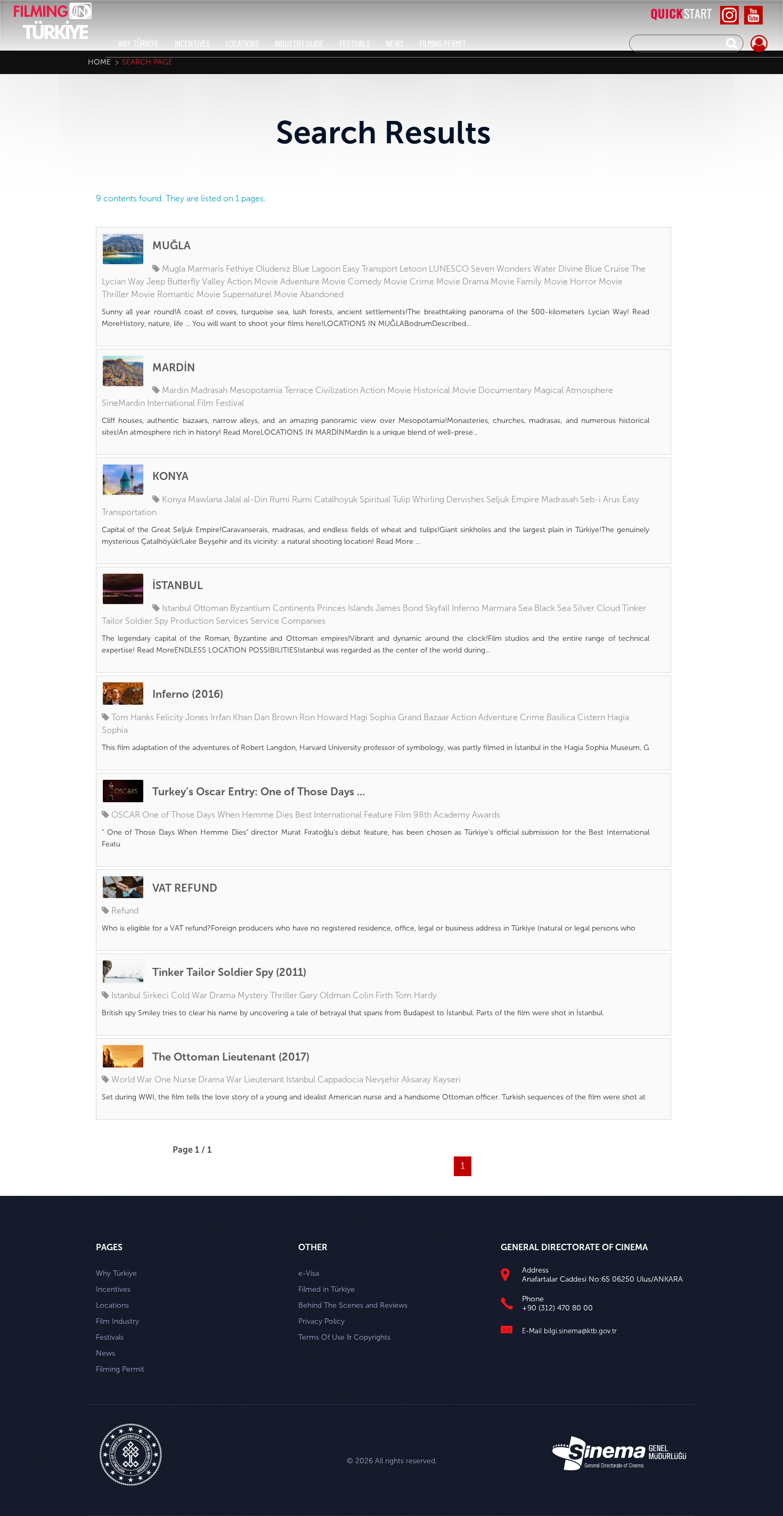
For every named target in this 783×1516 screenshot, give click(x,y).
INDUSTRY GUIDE (299, 43)
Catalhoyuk (335, 499)
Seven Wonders (501, 269)
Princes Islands (345, 608)
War (234, 1079)
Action (463, 717)
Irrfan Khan (231, 717)
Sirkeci (156, 995)
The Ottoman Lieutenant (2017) (230, 1056)
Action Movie (252, 281)
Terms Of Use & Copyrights (344, 1337)
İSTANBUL (177, 585)
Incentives (113, 1289)
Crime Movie (435, 281)
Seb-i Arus (600, 499)
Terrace (298, 390)
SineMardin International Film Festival (173, 403)
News (105, 1353)
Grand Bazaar (423, 717)
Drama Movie (488, 281)
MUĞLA (171, 245)
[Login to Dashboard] (759, 44)
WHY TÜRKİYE (138, 43)
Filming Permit (120, 1369)
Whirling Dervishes (448, 499)
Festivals (110, 1337)
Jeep (155, 281)
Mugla (173, 269)
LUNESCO (449, 269)
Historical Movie (444, 390)
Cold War (189, 995)
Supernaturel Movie (260, 294)
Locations (112, 1305)
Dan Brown (275, 717)
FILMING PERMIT (443, 43)
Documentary (505, 390)
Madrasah (209, 390)
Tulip (401, 499)
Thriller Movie (128, 294)
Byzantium (250, 608)
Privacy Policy (321, 1321)
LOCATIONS (242, 43)
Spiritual (375, 499)
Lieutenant (264, 1079)
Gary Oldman (324, 995)
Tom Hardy (416, 995)
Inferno (465, 608)
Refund (124, 911)
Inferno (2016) (187, 694)
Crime (532, 717)
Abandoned (322, 294)
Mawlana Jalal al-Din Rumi (239, 499)
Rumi (302, 499)
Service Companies (287, 621)
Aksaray (416, 1079)
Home (99, 62)
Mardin (175, 390)
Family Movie (542, 281)
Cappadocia (340, 1079)
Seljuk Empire (512, 499)
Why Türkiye (116, 1273)
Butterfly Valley (196, 281)
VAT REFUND (184, 888)
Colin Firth (373, 995)
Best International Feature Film (353, 815)
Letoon (413, 269)
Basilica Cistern (576, 717)
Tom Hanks (132, 717)
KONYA (170, 476)
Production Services (209, 621)
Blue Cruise (607, 269)
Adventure (498, 717)
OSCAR (125, 815)
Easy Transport (369, 269)
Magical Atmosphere (573, 390)
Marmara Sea (507, 608)
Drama (222, 995)
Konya (174, 499)
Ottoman (210, 608)
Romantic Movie (189, 294)
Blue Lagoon (316, 269)
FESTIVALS (355, 43)
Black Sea (552, 608)
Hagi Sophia (373, 717)
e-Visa (308, 1273)
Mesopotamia (256, 390)
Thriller (283, 995)
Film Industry (117, 1321)
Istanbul (176, 608)
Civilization (336, 390)
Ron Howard (323, 717)
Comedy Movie (377, 281)
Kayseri (447, 1079)
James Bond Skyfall (413, 608)
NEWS (395, 43)
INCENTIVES (192, 43)
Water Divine (558, 269)
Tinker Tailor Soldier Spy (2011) (229, 972)
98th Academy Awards (456, 815)
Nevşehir (382, 1079)
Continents (294, 608)
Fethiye (240, 269)
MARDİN (173, 367)
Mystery (253, 995)
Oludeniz (273, 269)
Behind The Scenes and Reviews (352, 1305)
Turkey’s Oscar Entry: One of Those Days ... (258, 791)
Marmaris (205, 269)
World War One (141, 1079)
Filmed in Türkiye (326, 1289)
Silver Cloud (596, 608)
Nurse (184, 1079)
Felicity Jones (182, 717)
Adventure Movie (313, 281)
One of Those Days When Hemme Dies (217, 815)
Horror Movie (596, 281)
